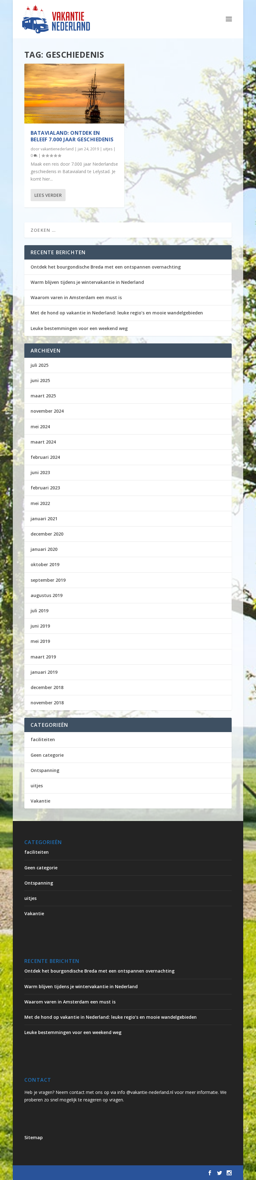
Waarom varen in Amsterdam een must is (76, 297)
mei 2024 (40, 427)
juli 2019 (39, 611)
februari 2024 (45, 457)
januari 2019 (44, 672)
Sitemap (33, 1137)
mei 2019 (40, 641)
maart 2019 (43, 657)
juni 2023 (40, 472)
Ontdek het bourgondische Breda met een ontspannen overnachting (106, 267)
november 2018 (47, 703)
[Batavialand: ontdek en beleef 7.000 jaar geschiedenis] (74, 94)
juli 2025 (39, 365)
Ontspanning (45, 770)
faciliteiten (43, 739)
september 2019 (48, 580)
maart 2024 (43, 442)
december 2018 (47, 687)
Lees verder (48, 195)
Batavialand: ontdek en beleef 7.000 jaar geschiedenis (72, 136)
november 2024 (47, 411)
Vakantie (40, 801)
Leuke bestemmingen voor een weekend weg (79, 328)
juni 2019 (40, 626)
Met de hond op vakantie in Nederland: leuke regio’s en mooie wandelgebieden (117, 313)
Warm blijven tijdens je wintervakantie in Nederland (87, 282)
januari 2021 (44, 519)
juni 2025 (40, 380)
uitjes (107, 149)
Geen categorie (47, 755)
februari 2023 (45, 488)
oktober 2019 (45, 564)
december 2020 (47, 534)
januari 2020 (44, 549)
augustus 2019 (46, 595)
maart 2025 (43, 396)
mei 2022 (40, 503)
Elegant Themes (76, 1173)
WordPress (157, 1173)
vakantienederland (57, 149)
